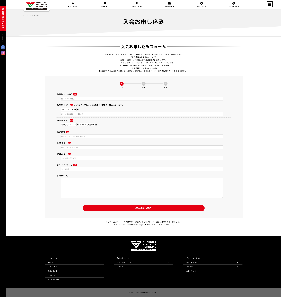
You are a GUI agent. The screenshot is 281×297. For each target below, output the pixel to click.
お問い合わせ (191, 271)
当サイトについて (192, 262)
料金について (201, 7)
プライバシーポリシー (194, 258)
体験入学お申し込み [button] (3, 19)
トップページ (72, 7)
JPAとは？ (105, 7)
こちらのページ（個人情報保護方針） (158, 71)
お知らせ (120, 267)
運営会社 (189, 267)
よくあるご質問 (233, 7)
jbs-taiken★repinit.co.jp (133, 224)
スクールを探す (137, 7)
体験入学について (123, 258)
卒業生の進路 (169, 7)
